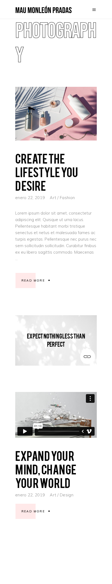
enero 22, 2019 (30, 197)
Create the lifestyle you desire (46, 171)
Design (66, 494)
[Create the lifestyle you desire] (56, 114)
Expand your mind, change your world (45, 469)
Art (53, 197)
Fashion (67, 197)
